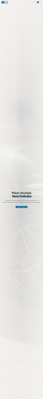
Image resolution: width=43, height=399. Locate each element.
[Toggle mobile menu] (41, 2)
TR (36, 2)
